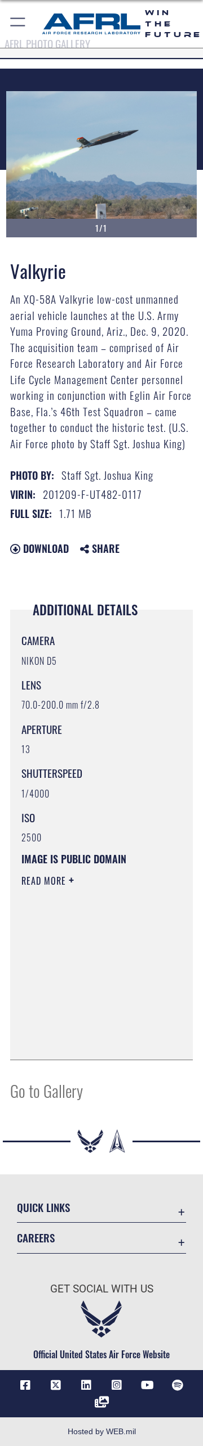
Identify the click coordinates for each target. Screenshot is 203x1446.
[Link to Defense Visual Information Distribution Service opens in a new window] (101, 1402)
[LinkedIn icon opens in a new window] (86, 1385)
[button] (18, 24)
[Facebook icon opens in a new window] (25, 1385)
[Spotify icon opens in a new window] (177, 1385)
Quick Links (43, 1207)
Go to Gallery (46, 1090)
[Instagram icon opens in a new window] (116, 1385)
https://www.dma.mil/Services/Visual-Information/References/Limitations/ (89, 1039)
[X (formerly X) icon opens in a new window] (55, 1385)
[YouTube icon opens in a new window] (147, 1385)
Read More (45, 881)
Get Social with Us (101, 1288)
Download (44, 548)
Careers (36, 1237)
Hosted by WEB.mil (102, 1431)
